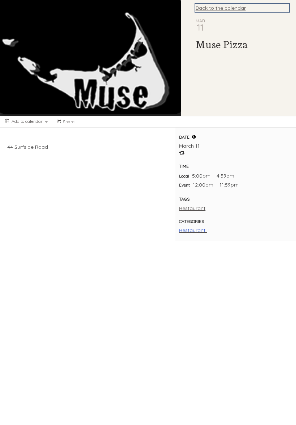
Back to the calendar (221, 8)
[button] (194, 137)
